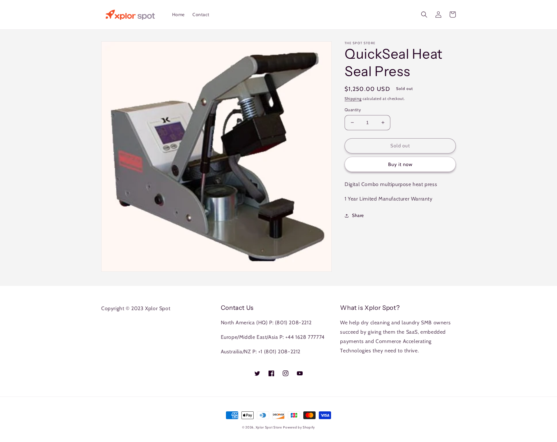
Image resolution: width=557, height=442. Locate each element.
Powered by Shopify (299, 427)
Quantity (353, 109)
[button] (424, 14)
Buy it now (400, 164)
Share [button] (358, 215)
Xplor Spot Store (269, 427)
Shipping (353, 98)
